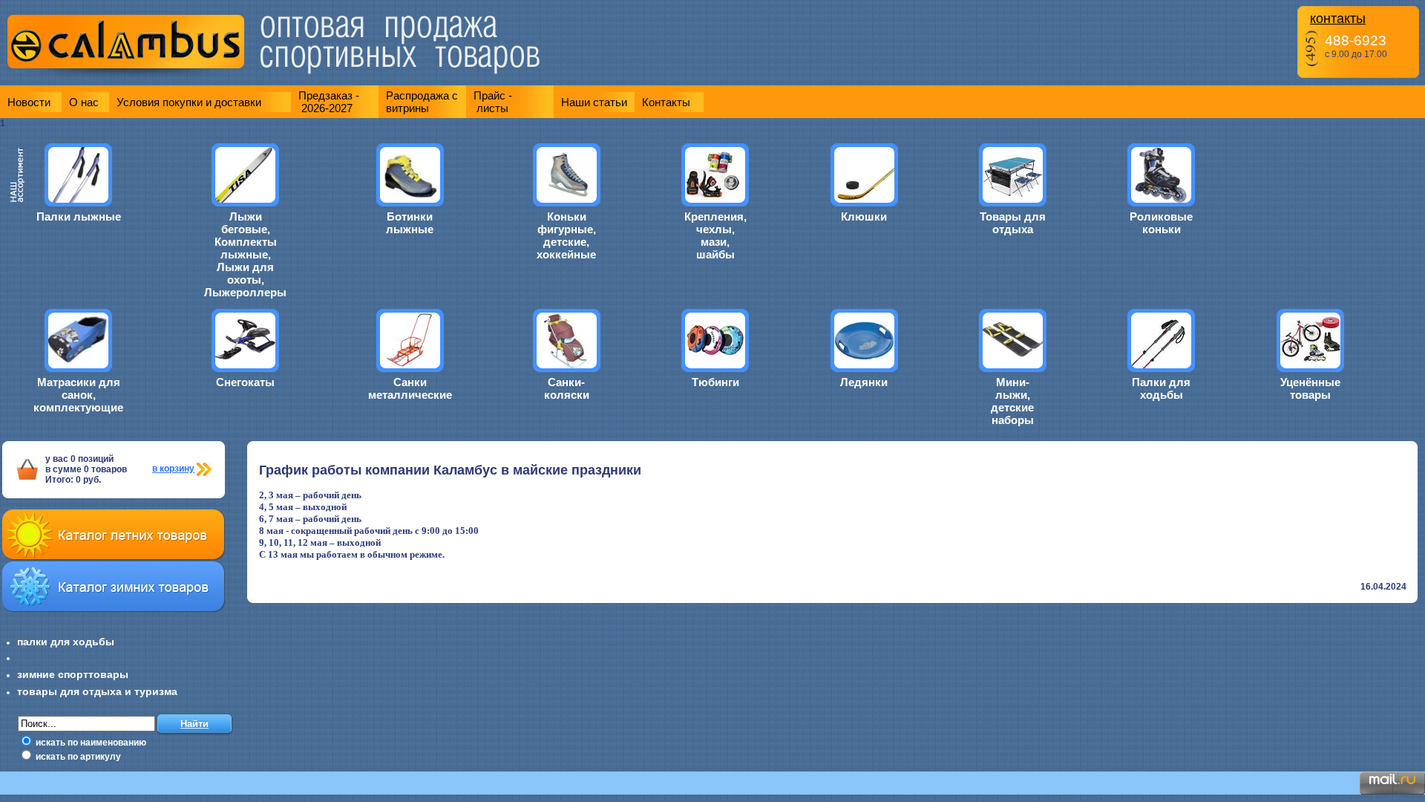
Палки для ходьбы (1161, 388)
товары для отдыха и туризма (97, 691)
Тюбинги (715, 382)
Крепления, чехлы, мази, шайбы (715, 235)
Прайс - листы (493, 101)
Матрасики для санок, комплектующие (78, 395)
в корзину (173, 468)
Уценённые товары (1310, 388)
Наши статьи (594, 102)
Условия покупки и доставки (189, 102)
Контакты (666, 102)
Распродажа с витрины (422, 101)
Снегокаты (245, 382)
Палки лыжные (78, 216)
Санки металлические (410, 388)
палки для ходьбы (65, 642)
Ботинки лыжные (409, 222)
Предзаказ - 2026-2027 (328, 101)
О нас (84, 102)
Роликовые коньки (1161, 222)
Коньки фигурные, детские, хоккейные (566, 235)
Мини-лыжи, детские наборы (1012, 401)
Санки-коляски (566, 388)
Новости (28, 102)
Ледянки (864, 382)
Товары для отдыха (1013, 222)
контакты (1338, 18)
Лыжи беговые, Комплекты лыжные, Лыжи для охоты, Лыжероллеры (245, 254)
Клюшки (864, 216)
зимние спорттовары (72, 674)
